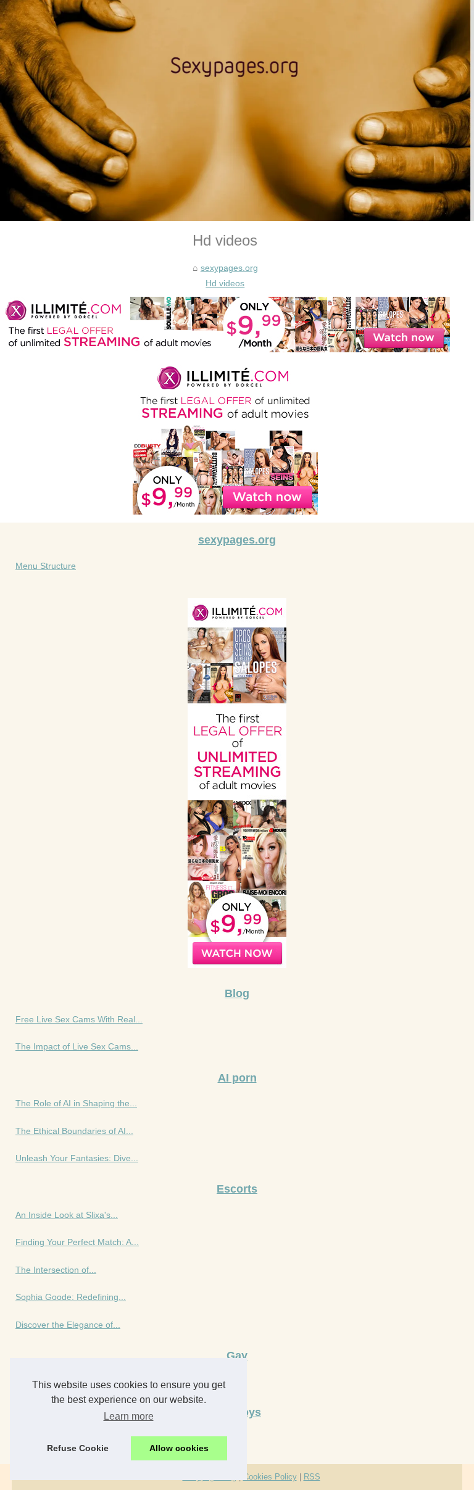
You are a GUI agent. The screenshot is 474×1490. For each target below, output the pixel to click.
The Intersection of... (55, 1270)
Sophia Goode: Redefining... (70, 1297)
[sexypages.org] (237, 110)
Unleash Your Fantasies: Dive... (76, 1158)
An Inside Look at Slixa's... (66, 1215)
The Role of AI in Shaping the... (76, 1103)
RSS (312, 1476)
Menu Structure (45, 566)
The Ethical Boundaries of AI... (74, 1131)
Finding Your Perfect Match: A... (77, 1242)
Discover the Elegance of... (67, 1325)
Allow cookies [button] (179, 1448)
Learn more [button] (129, 1416)
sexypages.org (229, 268)
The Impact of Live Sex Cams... (76, 1046)
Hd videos (225, 283)
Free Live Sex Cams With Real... (79, 1019)
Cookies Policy (270, 1476)
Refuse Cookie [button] (78, 1448)
